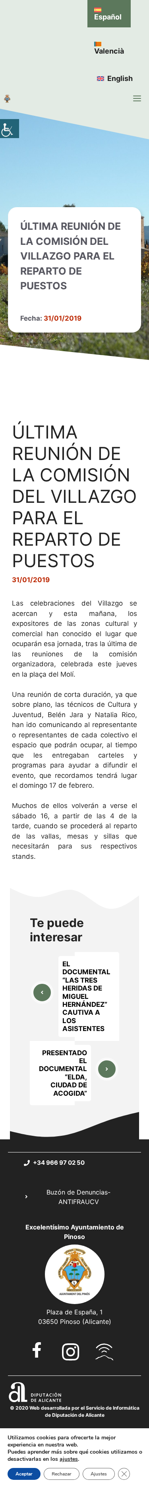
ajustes (69, 1459)
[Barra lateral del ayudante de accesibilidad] (9, 128)
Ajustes (99, 1474)
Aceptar (24, 1474)
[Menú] (137, 98)
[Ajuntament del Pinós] (7, 98)
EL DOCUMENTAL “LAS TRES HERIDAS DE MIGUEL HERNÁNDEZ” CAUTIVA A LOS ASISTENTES (86, 996)
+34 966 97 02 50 (59, 1162)
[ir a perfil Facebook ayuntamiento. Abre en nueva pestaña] (37, 1350)
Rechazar (62, 1474)
